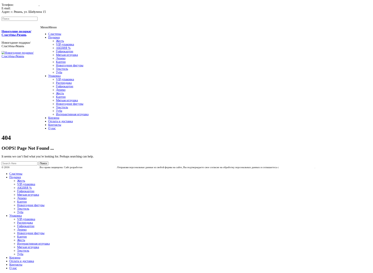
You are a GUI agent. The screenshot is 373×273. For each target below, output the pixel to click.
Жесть (60, 41)
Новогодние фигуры (69, 65)
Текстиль (62, 68)
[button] (48, 27)
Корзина (53, 117)
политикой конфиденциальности (297, 167)
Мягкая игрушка (67, 55)
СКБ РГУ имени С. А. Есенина (99, 167)
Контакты (54, 124)
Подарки (54, 37)
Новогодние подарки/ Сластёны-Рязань (16, 33)
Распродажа (64, 82)
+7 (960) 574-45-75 (26, 4)
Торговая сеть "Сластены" (24, 167)
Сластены (54, 34)
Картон (61, 61)
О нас (52, 128)
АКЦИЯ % (63, 48)
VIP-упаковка (65, 44)
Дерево (60, 58)
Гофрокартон (64, 51)
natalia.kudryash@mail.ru (27, 8)
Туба (59, 72)
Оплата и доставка (60, 121)
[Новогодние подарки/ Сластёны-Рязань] (21, 56)
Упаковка (54, 75)
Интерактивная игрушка (72, 114)
